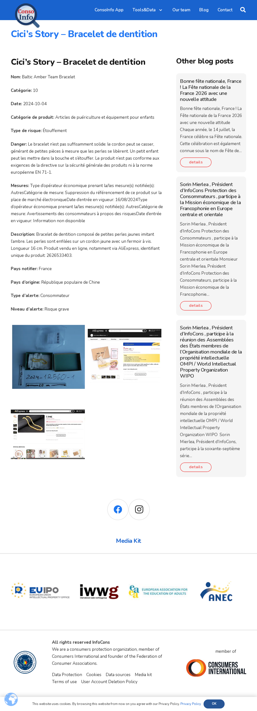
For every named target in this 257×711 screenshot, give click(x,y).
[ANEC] (216, 566)
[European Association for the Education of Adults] (158, 566)
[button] (243, 10)
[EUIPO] (40, 566)
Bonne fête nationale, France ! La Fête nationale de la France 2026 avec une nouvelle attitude (210, 90)
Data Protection (67, 675)
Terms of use (64, 682)
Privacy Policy (190, 704)
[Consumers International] (216, 668)
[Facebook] (117, 509)
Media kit (143, 675)
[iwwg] (99, 566)
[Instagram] (139, 509)
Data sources (118, 675)
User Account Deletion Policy (109, 682)
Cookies (93, 675)
